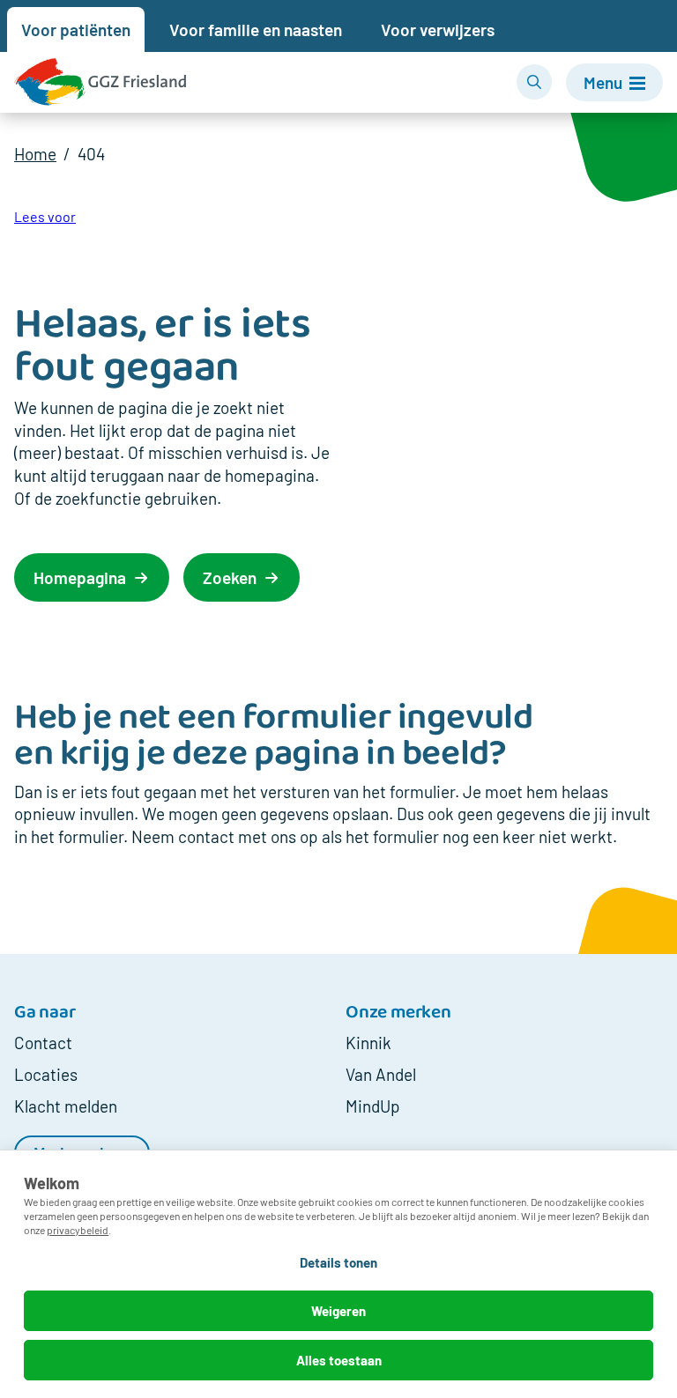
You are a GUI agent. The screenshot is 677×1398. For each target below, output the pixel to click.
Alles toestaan (339, 1360)
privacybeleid (77, 1230)
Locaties (46, 1074)
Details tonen (338, 1262)
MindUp (373, 1106)
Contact (43, 1042)
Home (35, 154)
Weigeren (338, 1311)
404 (91, 154)
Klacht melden (65, 1106)
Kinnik (368, 1042)
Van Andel (381, 1074)
